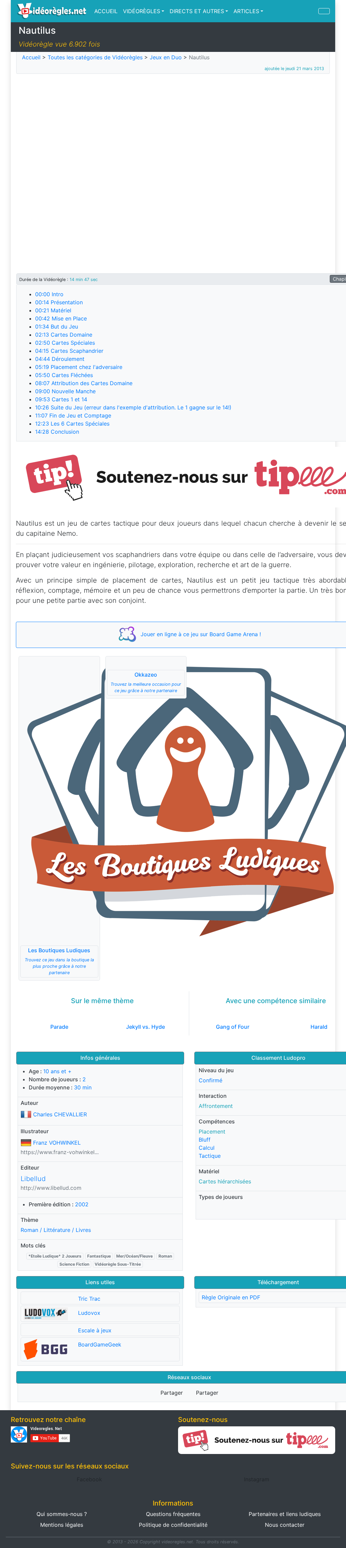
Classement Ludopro (278, 1057)
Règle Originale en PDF (231, 1297)
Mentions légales (61, 1524)
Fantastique (99, 1256)
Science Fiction (74, 1264)
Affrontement (216, 1106)
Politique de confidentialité (173, 1524)
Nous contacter (284, 1524)
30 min (83, 1087)
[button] (59, 818)
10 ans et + (57, 1071)
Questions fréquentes (173, 1514)
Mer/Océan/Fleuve (134, 1256)
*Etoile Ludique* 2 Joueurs (54, 1256)
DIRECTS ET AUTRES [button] (197, 11)
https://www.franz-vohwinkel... (60, 1152)
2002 (82, 1204)
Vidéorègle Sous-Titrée (118, 1264)
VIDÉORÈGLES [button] (141, 11)
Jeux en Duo (166, 57)
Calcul (207, 1147)
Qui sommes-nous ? (61, 1514)
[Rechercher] (324, 11)
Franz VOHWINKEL (57, 1142)
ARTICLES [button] (246, 11)
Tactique (210, 1155)
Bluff (205, 1139)
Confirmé (210, 1080)
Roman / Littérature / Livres (56, 1230)
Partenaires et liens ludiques (285, 1514)
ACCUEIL (106, 11)
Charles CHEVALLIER (60, 1114)
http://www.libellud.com (51, 1187)
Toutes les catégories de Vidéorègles (95, 57)
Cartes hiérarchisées (225, 1181)
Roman (165, 1256)
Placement (212, 1131)
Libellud (33, 1179)
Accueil (31, 57)
